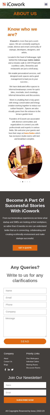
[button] (46, 4)
